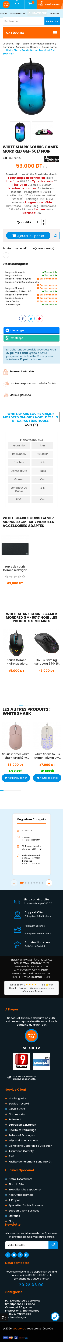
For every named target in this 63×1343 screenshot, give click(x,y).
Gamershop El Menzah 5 (18, 291)
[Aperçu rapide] (11, 553)
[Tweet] (31, 318)
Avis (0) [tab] (31, 425)
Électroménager (15, 1317)
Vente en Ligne (13, 304)
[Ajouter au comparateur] (55, 236)
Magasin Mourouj (14, 288)
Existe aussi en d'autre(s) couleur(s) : (29, 248)
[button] (2, 790)
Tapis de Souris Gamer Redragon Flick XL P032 (15, 568)
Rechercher (52, 21)
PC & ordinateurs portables (22, 1301)
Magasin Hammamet (16, 294)
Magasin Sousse (14, 298)
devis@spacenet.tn (24, 1078)
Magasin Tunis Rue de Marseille (22, 282)
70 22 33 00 (31, 1285)
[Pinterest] (39, 318)
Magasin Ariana (13, 275)
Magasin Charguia (15, 272)
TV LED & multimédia (18, 1314)
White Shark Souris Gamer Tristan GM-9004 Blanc (47, 755)
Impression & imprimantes (22, 1310)
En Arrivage (15, 591)
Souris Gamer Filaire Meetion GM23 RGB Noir (16, 661)
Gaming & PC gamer (18, 1307)
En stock (16, 678)
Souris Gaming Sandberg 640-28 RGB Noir (46, 661)
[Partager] (22, 318)
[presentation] (18, 131)
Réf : (5, 158)
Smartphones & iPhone (20, 1304)
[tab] (31, 417)
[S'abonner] (53, 1245)
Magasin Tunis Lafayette (18, 278)
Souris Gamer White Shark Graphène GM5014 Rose (15, 755)
